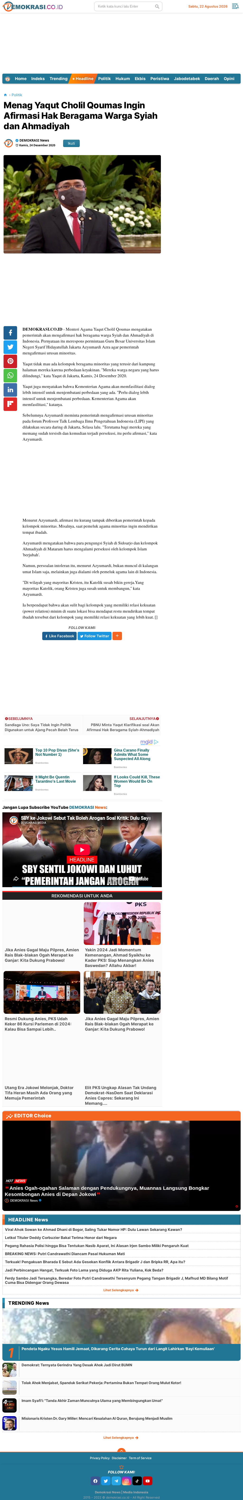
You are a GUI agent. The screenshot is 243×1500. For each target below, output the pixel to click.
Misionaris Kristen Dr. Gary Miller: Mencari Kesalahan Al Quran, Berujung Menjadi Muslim (97, 1418)
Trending (59, 78)
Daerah (212, 78)
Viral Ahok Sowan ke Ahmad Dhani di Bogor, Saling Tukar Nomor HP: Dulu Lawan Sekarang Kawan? (93, 1229)
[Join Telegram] (116, 1480)
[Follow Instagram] (126, 1480)
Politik (104, 78)
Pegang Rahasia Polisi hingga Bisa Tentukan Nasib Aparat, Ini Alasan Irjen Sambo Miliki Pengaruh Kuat (97, 1245)
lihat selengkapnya (119, 1290)
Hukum (123, 78)
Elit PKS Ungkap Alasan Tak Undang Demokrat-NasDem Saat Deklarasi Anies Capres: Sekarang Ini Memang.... (120, 1095)
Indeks (38, 78)
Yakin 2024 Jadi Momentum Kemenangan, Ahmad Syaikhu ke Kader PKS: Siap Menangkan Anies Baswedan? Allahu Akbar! (119, 958)
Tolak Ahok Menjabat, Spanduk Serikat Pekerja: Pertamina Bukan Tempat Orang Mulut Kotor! (101, 1383)
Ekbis (140, 78)
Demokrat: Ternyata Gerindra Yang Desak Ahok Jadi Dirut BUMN (77, 1365)
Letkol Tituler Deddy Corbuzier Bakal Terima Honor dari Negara (61, 1237)
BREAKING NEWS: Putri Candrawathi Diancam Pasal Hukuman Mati (65, 1254)
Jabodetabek (187, 78)
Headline (84, 78)
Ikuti (71, 143)
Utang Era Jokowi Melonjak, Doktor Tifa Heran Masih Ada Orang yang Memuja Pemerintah (39, 1092)
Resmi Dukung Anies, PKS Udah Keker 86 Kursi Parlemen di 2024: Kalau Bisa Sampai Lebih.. (38, 1024)
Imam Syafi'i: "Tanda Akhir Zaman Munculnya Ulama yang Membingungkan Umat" (92, 1400)
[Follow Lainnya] (117, 636)
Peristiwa (159, 78)
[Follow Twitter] (106, 1480)
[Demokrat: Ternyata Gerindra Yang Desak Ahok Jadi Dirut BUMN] (9, 1370)
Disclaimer (119, 1458)
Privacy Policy (100, 1458)
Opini (229, 78)
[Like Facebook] (95, 1480)
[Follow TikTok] (137, 1480)
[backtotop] (121, 1452)
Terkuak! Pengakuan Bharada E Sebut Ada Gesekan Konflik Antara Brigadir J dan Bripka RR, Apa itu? (95, 1262)
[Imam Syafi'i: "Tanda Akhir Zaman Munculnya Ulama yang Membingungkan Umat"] (9, 1405)
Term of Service (140, 1458)
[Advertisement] (121, 42)
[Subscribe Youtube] (147, 1480)
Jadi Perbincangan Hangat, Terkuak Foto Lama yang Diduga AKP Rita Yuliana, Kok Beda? (84, 1270)
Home (21, 78)
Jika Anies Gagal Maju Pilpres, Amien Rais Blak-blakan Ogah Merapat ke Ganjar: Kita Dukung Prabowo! (42, 955)
